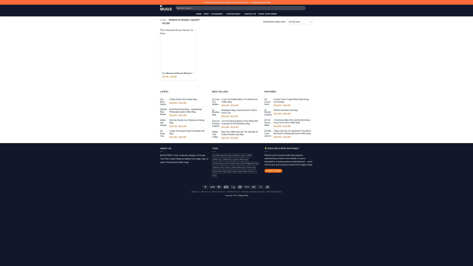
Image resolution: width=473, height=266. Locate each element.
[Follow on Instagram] (165, 168)
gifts (229, 171)
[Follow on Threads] (169, 168)
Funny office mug (219, 171)
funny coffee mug (238, 167)
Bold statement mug (223, 155)
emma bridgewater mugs (249, 163)
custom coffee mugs (240, 159)
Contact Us (250, 14)
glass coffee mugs (239, 171)
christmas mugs (238, 155)
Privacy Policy (218, 192)
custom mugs (218, 163)
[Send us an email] (172, 168)
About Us (195, 192)
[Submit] (303, 8)
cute (226, 163)
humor (251, 171)
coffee (249, 155)
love (214, 175)
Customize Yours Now (261, 2)
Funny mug (251, 167)
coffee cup (216, 159)
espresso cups (218, 167)
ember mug (234, 163)
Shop (206, 14)
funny (228, 167)
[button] (311, 8)
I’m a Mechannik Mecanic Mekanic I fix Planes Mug (178, 73)
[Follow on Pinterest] (176, 168)
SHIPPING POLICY (233, 192)
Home (199, 14)
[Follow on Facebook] (162, 168)
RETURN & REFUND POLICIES (253, 192)
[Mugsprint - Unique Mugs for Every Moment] (166, 8)
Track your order (267, 14)
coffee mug (227, 159)
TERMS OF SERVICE (274, 192)
